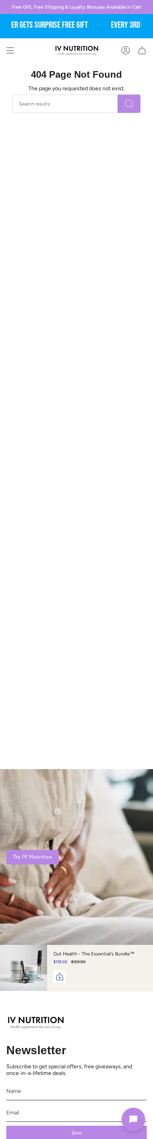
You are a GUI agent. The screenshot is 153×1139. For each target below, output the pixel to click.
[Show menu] (10, 50)
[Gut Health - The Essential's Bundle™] (23, 968)
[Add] (59, 976)
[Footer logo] (35, 1023)
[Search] (129, 104)
